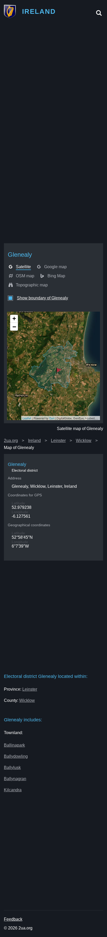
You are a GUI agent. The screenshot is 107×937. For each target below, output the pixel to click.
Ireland (34, 440)
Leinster (58, 440)
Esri (51, 418)
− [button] (14, 326)
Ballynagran (15, 778)
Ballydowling (16, 756)
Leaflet (27, 418)
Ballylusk (12, 767)
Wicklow (83, 440)
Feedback (13, 919)
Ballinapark (14, 745)
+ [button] (14, 318)
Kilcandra (13, 790)
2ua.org (11, 440)
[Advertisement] (53, 77)
